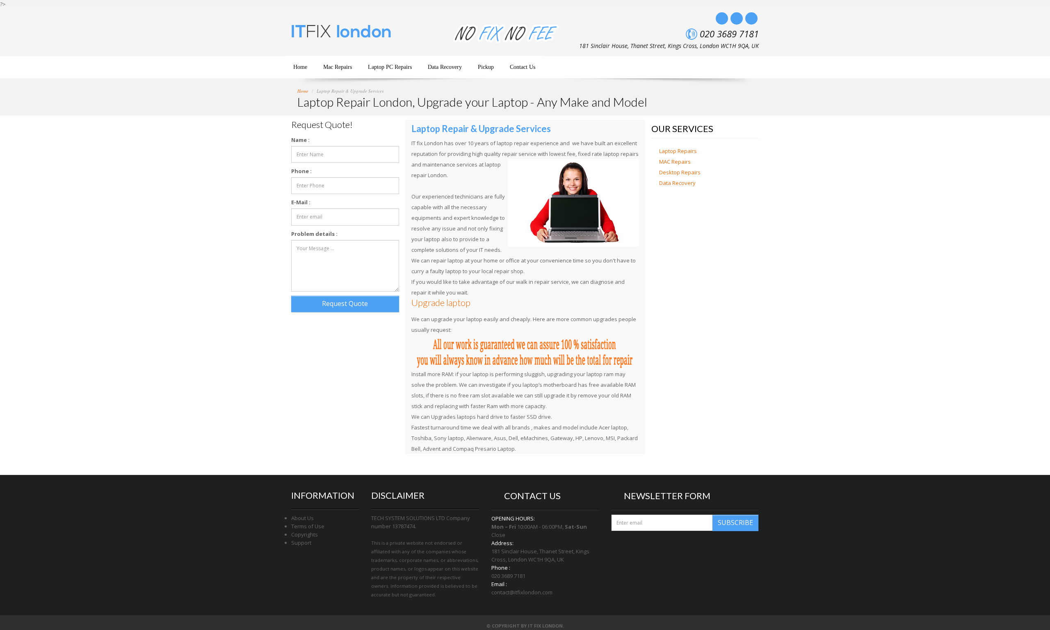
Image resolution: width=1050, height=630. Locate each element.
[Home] (343, 35)
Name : (300, 140)
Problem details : (314, 233)
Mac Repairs (337, 67)
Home (300, 67)
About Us (302, 518)
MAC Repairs (675, 161)
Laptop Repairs (678, 151)
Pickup (486, 67)
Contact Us (522, 67)
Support (301, 542)
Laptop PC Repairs (390, 67)
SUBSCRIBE (735, 522)
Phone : (301, 171)
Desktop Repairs (680, 172)
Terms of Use (307, 526)
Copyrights (304, 534)
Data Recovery (445, 67)
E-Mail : (300, 202)
